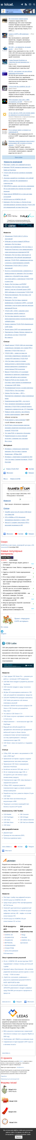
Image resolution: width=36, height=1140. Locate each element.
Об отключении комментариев (18, 19)
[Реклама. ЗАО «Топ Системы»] (19, 225)
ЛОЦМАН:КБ (9, 940)
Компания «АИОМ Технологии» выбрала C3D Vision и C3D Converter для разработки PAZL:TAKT (18, 708)
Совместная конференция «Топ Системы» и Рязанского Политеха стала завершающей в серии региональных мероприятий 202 (19, 249)
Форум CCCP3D (15, 479)
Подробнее (4, 1076)
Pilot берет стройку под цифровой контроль (17, 165)
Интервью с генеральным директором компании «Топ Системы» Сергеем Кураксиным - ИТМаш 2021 (17, 451)
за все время (13, 560)
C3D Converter (24, 814)
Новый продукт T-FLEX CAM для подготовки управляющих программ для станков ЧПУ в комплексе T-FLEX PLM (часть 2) (19, 347)
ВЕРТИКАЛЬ (9, 943)
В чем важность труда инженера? (15, 420)
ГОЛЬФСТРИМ (9, 948)
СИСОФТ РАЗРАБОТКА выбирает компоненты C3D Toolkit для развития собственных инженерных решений (18, 700)
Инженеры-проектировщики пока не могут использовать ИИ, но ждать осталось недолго (22, 143)
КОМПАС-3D (9, 935)
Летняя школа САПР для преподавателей (18, 329)
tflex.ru (6, 479)
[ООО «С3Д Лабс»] (18, 665)
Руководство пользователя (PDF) (14, 835)
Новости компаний (13, 162)
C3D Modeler (7, 814)
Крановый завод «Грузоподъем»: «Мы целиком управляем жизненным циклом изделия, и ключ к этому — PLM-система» (19, 971)
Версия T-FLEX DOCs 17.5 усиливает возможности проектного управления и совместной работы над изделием (17, 374)
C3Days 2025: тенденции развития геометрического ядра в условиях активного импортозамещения (17, 788)
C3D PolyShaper (8, 817)
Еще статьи (18, 157)
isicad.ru (21, 1061)
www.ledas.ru (6, 1053)
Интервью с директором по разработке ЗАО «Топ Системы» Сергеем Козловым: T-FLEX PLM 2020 (18, 459)
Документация (8, 833)
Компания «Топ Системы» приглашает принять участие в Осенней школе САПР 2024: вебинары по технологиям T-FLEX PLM (19, 289)
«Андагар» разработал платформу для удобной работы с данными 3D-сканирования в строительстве (18, 180)
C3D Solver (7, 825)
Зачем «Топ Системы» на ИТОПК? (15, 284)
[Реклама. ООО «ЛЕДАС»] (18, 11)
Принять (18, 1137)
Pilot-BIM (24, 937)
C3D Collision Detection (27, 820)
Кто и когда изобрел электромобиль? (14, 577)
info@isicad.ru (20, 1067)
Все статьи (8, 441)
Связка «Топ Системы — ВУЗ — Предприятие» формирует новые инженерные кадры (19, 395)
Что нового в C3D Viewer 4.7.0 (13, 713)
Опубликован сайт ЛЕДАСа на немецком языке (18, 1039)
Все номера (4, 627)
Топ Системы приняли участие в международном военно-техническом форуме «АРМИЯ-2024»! (19, 318)
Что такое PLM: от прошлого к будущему (17, 433)
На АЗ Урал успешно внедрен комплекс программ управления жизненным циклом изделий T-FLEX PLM (18, 427)
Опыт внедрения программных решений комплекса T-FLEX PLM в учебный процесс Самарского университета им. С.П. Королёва (19, 406)
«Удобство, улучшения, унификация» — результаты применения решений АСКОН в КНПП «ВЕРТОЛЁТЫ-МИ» (17, 979)
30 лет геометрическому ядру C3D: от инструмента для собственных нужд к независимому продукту (15, 774)
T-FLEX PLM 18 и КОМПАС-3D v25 (19, 86)
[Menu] (2, 4)
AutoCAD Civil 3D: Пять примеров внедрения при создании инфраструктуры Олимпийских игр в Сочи (17, 582)
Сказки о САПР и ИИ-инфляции (19, 34)
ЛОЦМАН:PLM (9, 937)
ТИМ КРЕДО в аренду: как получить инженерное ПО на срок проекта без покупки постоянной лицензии (19, 188)
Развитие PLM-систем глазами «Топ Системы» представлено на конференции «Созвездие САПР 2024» (18, 382)
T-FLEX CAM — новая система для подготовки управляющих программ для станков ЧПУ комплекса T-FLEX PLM (17, 355)
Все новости (9, 337)
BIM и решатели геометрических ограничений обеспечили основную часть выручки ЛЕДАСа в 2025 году (19, 1033)
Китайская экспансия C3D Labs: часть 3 (16, 769)
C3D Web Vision (8, 822)
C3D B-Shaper (24, 817)
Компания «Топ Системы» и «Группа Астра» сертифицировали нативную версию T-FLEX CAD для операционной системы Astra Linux (19, 204)
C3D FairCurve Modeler (27, 822)
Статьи (6, 508)
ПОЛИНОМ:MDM (10, 945)
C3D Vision (7, 820)
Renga (23, 935)
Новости (7, 501)
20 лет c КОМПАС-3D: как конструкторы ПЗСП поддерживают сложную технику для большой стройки (18, 963)
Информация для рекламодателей (10, 1079)
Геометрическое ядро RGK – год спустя (17, 401)
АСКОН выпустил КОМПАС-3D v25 (15, 199)
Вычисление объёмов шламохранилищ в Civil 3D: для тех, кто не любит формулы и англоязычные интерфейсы (16, 588)
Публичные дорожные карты (12, 838)
